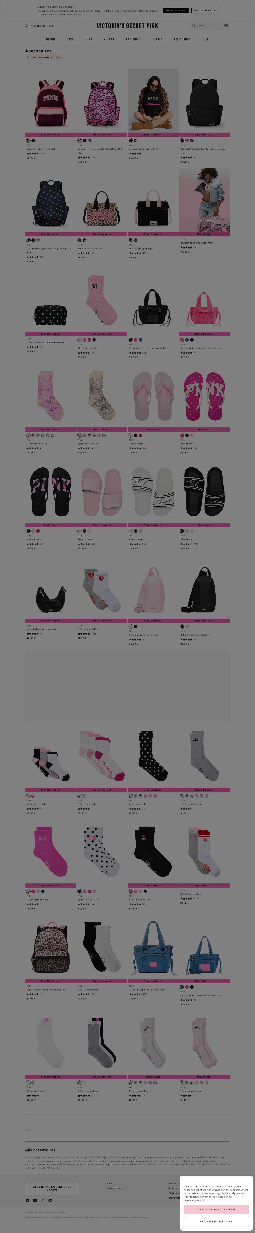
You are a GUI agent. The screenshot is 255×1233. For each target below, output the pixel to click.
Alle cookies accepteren (216, 1209)
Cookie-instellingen (216, 1221)
